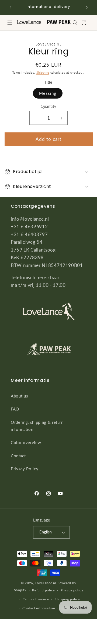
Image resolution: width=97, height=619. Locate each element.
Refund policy (43, 590)
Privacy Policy (24, 468)
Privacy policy (72, 590)
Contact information (38, 608)
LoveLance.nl (45, 583)
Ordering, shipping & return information (37, 426)
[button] (9, 23)
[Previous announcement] (10, 7)
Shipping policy (67, 599)
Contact (18, 455)
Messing (47, 93)
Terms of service (36, 599)
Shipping (42, 72)
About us (19, 395)
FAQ (15, 408)
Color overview (26, 442)
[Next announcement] (87, 7)
